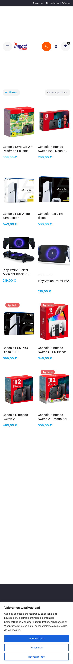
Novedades (52, 3)
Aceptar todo (36, 638)
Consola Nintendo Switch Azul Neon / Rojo (51, 148)
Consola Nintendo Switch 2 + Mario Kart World (53, 416)
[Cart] (65, 46)
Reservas (38, 3)
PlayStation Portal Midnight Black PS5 (16, 272)
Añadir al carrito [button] (19, 137)
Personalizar (36, 647)
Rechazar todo (36, 656)
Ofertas (66, 3)
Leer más (19, 337)
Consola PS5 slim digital (50, 215)
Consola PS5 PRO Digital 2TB (15, 349)
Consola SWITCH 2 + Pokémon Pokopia (18, 148)
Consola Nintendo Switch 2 (15, 416)
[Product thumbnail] (19, 120)
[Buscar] (46, 46)
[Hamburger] (7, 46)
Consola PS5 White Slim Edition (16, 215)
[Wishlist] (56, 46)
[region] (36, 633)
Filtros (13, 92)
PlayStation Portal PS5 (54, 281)
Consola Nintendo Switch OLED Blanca (52, 349)
